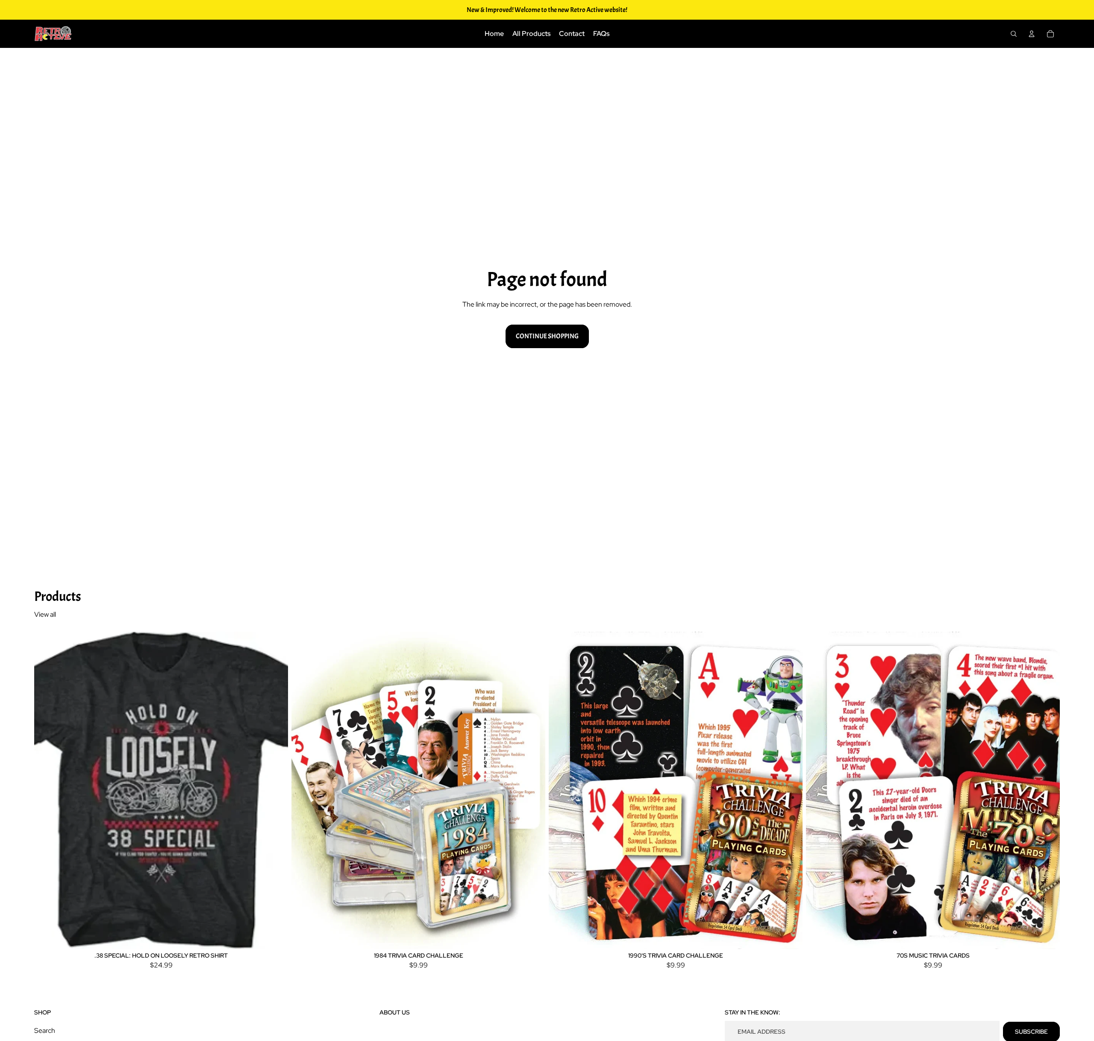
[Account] (1031, 33)
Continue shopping (547, 336)
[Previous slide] (47, 790)
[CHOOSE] (274, 935)
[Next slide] (275, 790)
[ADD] (532, 935)
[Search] (1013, 33)
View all (45, 614)
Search (44, 1030)
